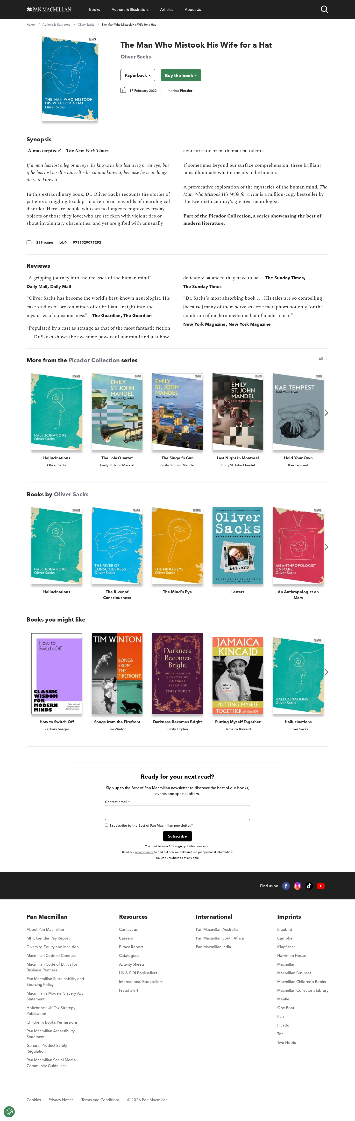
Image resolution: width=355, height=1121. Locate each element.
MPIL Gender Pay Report (48, 938)
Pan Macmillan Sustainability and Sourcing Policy (55, 981)
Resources (133, 916)
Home (31, 24)
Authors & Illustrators (130, 9)
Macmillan (286, 964)
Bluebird (284, 929)
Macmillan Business (294, 972)
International (214, 916)
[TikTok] (309, 886)
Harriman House (291, 955)
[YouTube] (321, 886)
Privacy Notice (61, 1099)
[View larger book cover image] (70, 78)
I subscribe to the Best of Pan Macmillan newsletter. (151, 825)
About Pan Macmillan (45, 929)
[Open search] (324, 9)
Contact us (128, 929)
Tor (280, 1033)
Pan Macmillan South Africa (220, 938)
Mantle (283, 999)
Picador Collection (94, 360)
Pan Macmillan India (213, 946)
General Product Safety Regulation (47, 1048)
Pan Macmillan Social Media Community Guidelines (51, 1062)
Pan (280, 1016)
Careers (126, 938)
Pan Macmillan (47, 916)
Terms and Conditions (100, 1099)
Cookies (34, 1099)
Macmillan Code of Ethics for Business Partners (52, 967)
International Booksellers (141, 981)
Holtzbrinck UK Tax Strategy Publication (51, 1010)
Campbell (285, 938)
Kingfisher (286, 946)
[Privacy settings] (9, 1111)
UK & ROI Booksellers (138, 972)
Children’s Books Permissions (52, 1022)
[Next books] (326, 412)
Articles (166, 9)
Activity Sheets (131, 964)
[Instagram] (297, 886)
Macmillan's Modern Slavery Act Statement (55, 996)
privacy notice (144, 852)
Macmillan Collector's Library (302, 990)
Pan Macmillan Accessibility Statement (51, 1033)
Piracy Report (131, 946)
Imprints (289, 916)
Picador (284, 1025)
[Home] (49, 9)
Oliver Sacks (86, 24)
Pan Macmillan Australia (217, 929)
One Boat (285, 1007)
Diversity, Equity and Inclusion (53, 946)
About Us (193, 9)
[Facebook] (286, 886)
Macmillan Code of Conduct (51, 955)
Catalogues (129, 955)
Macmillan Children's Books (301, 981)
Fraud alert (128, 990)
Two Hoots (286, 1042)
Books (94, 9)
